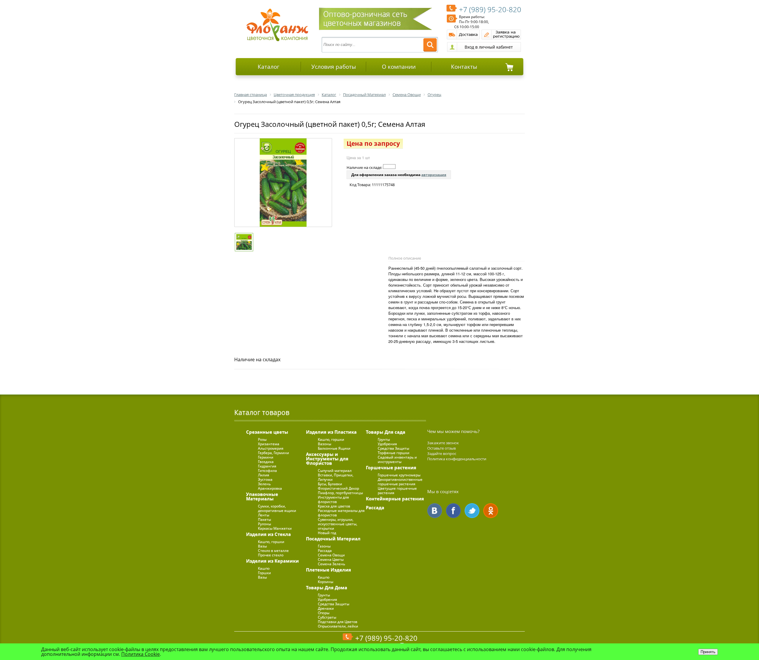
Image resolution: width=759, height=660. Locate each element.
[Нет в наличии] (389, 166)
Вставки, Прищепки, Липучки (335, 477)
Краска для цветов (334, 506)
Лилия (263, 475)
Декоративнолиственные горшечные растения (400, 481)
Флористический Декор (338, 488)
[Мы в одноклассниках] (490, 510)
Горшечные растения (391, 467)
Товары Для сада (385, 432)
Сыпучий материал (335, 470)
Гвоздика (266, 461)
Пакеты (264, 519)
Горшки (264, 572)
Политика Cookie (140, 654)
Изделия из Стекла (268, 534)
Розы (262, 439)
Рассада (325, 550)
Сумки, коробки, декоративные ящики (277, 508)
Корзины (325, 581)
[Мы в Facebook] (453, 510)
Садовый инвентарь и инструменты (397, 459)
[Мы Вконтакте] (434, 510)
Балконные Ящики (334, 448)
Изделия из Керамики (272, 561)
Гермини (265, 457)
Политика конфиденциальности (456, 458)
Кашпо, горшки (271, 541)
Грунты (324, 595)
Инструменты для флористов (333, 499)
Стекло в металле (273, 550)
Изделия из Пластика (331, 432)
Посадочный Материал (333, 538)
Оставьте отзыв (441, 448)
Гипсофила (267, 470)
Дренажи (326, 608)
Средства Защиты (333, 604)
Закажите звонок (443, 442)
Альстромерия (270, 448)
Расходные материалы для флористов (341, 512)
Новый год (327, 532)
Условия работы (333, 67)
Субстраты (327, 617)
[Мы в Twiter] (472, 510)
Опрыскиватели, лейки (338, 626)
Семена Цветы (331, 559)
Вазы (262, 546)
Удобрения (327, 599)
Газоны (324, 546)
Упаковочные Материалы (262, 496)
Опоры (323, 613)
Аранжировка (270, 488)
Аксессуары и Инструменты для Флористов (327, 458)
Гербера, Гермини (273, 452)
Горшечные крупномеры (399, 475)
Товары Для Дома (326, 587)
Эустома (265, 479)
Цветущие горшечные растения (397, 490)
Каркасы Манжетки (275, 528)
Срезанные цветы (267, 432)
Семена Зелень (331, 564)
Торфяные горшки (393, 452)
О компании (399, 67)
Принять (708, 652)
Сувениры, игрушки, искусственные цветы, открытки (337, 523)
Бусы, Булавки (330, 484)
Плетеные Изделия (328, 570)
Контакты (464, 67)
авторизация (433, 174)
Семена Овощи (331, 555)
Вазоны (324, 444)
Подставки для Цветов (337, 621)
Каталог (268, 67)
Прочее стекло (270, 555)
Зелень (264, 484)
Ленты (263, 515)
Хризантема (268, 444)
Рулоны (264, 524)
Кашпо (264, 568)
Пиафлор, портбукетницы (340, 492)
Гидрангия (267, 466)
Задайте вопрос (441, 453)
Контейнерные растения (395, 498)
